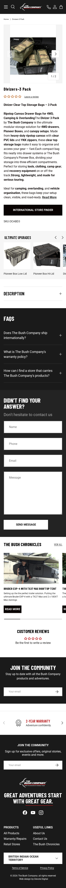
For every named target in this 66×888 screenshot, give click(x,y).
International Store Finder (33, 210)
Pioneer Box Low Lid (15, 273)
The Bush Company (27, 875)
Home (6, 19)
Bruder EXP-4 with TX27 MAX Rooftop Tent (30, 588)
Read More (49, 197)
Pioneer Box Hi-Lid (43, 273)
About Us (39, 833)
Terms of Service (20, 868)
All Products (11, 833)
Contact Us (40, 838)
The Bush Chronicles (46, 844)
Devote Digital (41, 879)
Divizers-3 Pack (18, 19)
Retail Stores (12, 844)
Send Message (26, 524)
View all (58, 544)
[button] (61, 7)
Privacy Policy (47, 868)
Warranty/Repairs (15, 838)
